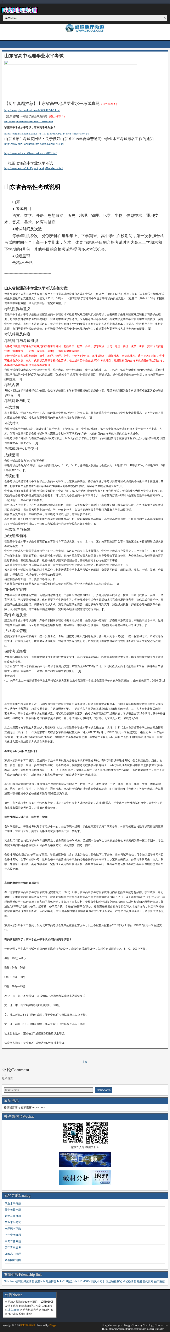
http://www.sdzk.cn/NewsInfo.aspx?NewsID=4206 (34, 143)
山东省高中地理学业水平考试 (34, 55)
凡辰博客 (51, 1281)
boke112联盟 (65, 1281)
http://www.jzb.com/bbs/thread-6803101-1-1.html (28, 121)
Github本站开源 (13, 1281)
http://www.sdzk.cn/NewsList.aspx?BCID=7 (30, 153)
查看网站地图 (13, 1260)
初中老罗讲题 (13, 1216)
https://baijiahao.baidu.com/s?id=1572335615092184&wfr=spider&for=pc (46, 133)
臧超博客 (28, 1281)
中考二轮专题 (13, 1241)
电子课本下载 (13, 1228)
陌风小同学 (98, 1281)
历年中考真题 (13, 1234)
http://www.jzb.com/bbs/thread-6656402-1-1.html (32, 110)
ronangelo (117, 1325)
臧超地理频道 (27, 1325)
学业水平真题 (13, 1203)
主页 (85, 1061)
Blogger (53, 1325)
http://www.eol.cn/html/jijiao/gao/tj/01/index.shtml (33, 168)
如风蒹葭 (159, 1281)
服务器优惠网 (145, 1281)
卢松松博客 (129, 1281)
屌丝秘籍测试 (114, 1281)
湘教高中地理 (13, 1253)
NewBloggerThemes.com (155, 1325)
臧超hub (40, 1281)
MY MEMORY (82, 1281)
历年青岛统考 (13, 1247)
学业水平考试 (13, 1222)
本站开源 (13, 1309)
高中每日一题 (13, 1209)
